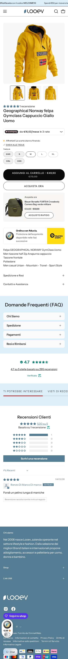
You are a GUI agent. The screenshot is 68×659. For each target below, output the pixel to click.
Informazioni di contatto (26, 638)
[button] (55, 11)
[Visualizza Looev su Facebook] (13, 608)
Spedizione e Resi (13, 275)
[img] (11, 479)
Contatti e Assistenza (15, 284)
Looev (14, 633)
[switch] (7, 634)
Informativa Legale (12, 644)
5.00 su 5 (42, 423)
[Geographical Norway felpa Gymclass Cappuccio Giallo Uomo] (17, 93)
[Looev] (34, 11)
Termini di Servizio (50, 641)
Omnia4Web (34, 633)
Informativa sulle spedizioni (26, 641)
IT (17, 626)
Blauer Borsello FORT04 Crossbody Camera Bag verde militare (42, 203)
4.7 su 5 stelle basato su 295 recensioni (34, 369)
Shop (6, 567)
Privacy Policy (47, 638)
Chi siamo (8, 638)
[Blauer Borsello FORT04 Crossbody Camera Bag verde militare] (14, 207)
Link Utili (7, 578)
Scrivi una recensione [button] (34, 458)
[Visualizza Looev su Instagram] (5, 608)
